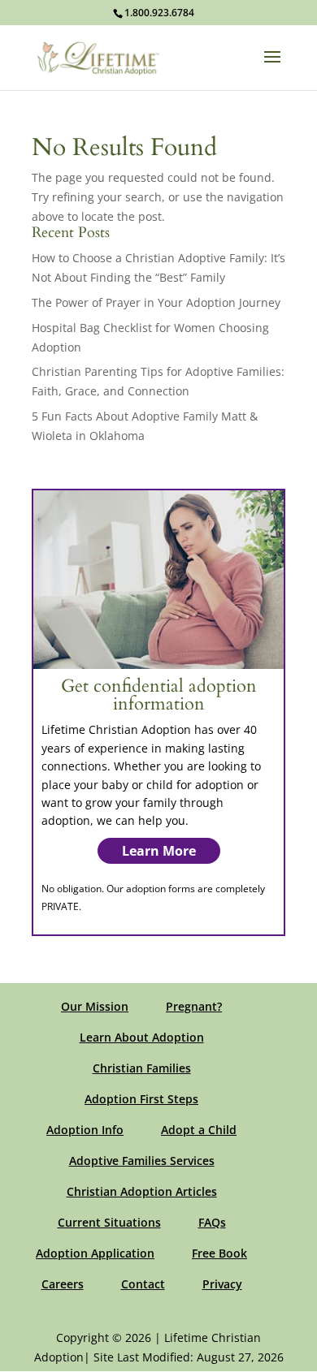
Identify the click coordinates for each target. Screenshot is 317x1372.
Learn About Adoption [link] (142, 1037)
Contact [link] (143, 1284)
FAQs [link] (212, 1222)
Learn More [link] (159, 851)
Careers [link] (62, 1284)
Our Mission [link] (94, 1006)
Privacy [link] (222, 1284)
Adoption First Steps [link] (141, 1099)
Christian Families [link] (142, 1068)
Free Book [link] (219, 1253)
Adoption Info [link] (85, 1129)
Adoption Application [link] (95, 1253)
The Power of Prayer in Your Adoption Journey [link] (156, 302)
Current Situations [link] (109, 1222)
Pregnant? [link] (194, 1006)
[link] (98, 56)
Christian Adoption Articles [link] (142, 1191)
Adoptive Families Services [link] (142, 1160)
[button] (272, 67)
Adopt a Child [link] (199, 1129)
